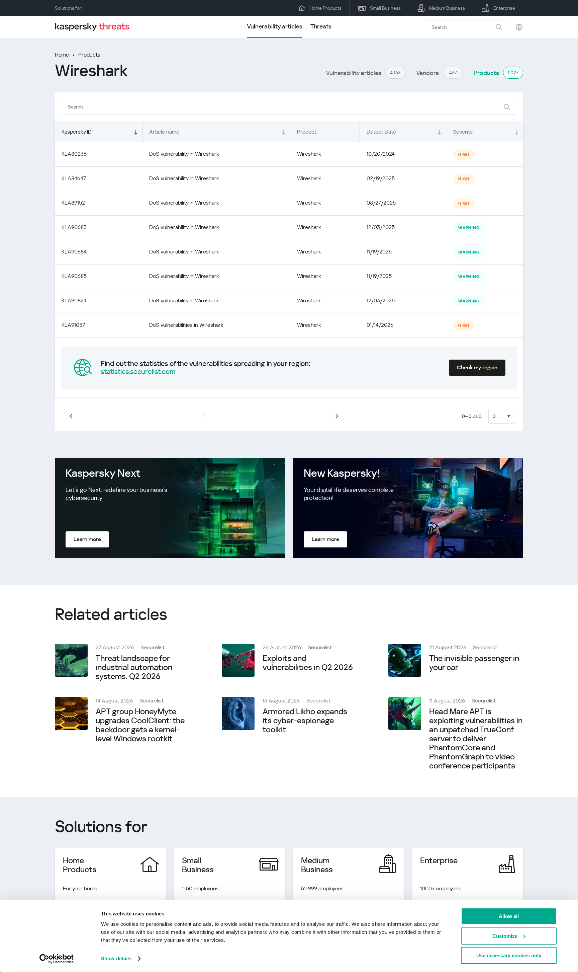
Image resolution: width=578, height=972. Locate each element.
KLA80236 (74, 154)
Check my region (477, 367)
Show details (116, 958)
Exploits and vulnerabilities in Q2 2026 (308, 663)
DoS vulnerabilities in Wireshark (186, 325)
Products (89, 55)
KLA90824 (74, 300)
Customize (504, 936)
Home (62, 55)
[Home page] (95, 27)
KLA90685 (74, 276)
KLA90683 (74, 227)
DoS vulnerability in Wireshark (184, 154)
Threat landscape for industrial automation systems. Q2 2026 (134, 667)
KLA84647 (74, 178)
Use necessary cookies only (508, 955)
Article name (164, 132)
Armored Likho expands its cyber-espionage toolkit (305, 720)
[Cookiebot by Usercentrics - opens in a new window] (56, 959)
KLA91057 (73, 325)
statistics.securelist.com (138, 372)
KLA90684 (74, 251)
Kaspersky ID (77, 132)
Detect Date (381, 132)
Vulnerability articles (274, 26)
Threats (320, 26)
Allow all (509, 916)
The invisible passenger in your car (474, 663)
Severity (463, 132)
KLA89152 (73, 203)
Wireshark (309, 154)
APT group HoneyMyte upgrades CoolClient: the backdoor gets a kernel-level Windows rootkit (140, 725)
